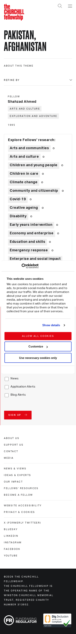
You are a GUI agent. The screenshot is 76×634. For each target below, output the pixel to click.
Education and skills (27, 242)
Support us (13, 445)
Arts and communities (29, 148)
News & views (15, 468)
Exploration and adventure (33, 116)
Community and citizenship (34, 191)
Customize (35, 346)
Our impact (13, 482)
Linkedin (11, 536)
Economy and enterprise (31, 233)
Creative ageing (24, 208)
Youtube (11, 555)
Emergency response (29, 250)
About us (11, 438)
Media (9, 458)
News (15, 378)
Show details (51, 325)
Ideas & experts (17, 475)
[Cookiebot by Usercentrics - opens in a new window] (21, 266)
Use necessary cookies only (38, 357)
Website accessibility (23, 505)
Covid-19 (18, 199)
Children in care (24, 173)
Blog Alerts (18, 394)
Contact (11, 451)
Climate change (23, 182)
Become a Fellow (18, 495)
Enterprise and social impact (35, 259)
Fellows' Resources (21, 488)
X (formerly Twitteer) (22, 523)
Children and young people (33, 165)
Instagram (13, 542)
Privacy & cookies (19, 512)
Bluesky (11, 529)
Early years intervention (31, 225)
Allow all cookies (38, 336)
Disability (18, 216)
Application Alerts (23, 386)
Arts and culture (25, 109)
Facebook (12, 549)
